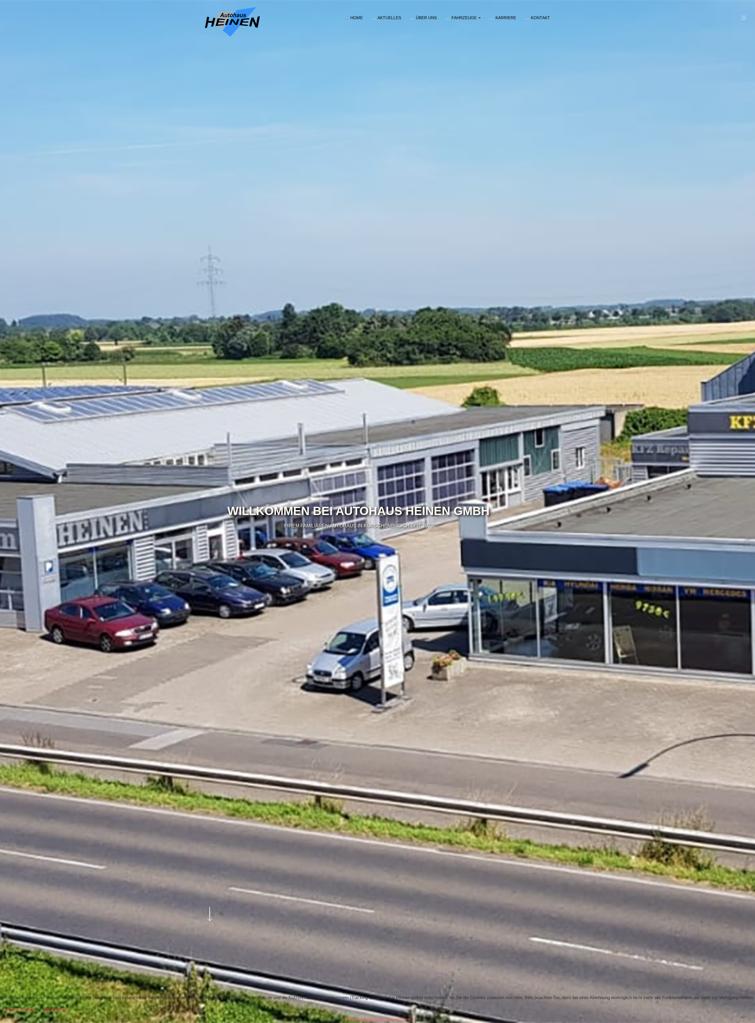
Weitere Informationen (366, 1019)
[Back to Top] (740, 974)
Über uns (426, 17)
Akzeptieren (19, 1010)
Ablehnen (55, 1010)
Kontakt (540, 17)
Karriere (505, 17)
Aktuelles (389, 17)
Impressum (399, 1019)
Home (356, 17)
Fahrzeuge (465, 17)
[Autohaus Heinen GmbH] (232, 22)
